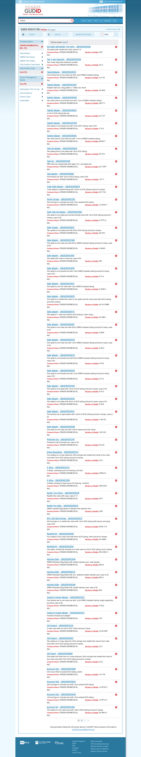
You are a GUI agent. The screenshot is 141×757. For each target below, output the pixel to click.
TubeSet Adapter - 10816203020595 (62, 97)
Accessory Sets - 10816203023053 (61, 682)
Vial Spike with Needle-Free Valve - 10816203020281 (69, 47)
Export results (112, 29)
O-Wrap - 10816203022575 (58, 467)
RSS (73, 746)
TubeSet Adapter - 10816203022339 (62, 123)
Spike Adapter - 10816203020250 (61, 340)
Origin (64, 42)
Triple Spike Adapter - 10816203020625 (63, 186)
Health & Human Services (99, 751)
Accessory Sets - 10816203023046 (61, 694)
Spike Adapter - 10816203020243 (61, 355)
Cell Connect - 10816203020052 (60, 638)
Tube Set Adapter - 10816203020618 (62, 148)
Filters (31, 34)
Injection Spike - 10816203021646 (61, 559)
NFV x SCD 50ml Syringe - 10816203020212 (64, 518)
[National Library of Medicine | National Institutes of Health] (24, 743)
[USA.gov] (61, 743)
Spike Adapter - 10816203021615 (60, 411)
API (101, 21)
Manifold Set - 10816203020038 (60, 534)
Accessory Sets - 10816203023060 (61, 669)
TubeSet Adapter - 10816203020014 (62, 110)
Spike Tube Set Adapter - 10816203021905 (64, 212)
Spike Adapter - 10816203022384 (61, 386)
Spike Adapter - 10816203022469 (61, 240)
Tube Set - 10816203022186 (58, 161)
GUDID (33, 10)
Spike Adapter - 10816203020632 (61, 296)
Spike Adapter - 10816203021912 (60, 283)
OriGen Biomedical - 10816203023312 (62, 452)
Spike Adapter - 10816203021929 (61, 268)
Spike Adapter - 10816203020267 (61, 324)
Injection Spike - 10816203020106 (61, 584)
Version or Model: (92, 52)
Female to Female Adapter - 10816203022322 (65, 597)
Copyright (75, 748)
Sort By (57, 34)
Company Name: (53, 52)
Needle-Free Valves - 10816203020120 (63, 493)
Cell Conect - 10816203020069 (60, 653)
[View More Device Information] (116, 47)
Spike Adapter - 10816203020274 (61, 312)
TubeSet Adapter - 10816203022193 (62, 85)
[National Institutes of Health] (21, 1)
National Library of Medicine (33, 2)
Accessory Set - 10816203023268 (61, 707)
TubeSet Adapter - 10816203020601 (62, 136)
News (95, 21)
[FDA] (101, 1)
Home (83, 21)
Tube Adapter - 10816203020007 (60, 174)
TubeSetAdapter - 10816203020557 (61, 72)
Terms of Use (76, 752)
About (90, 21)
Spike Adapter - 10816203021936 (61, 399)
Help (114, 21)
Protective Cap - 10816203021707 (61, 439)
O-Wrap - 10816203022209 (58, 480)
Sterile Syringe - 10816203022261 (61, 199)
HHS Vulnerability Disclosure (100, 744)
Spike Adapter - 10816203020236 (61, 370)
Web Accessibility (96, 741)
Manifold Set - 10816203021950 (60, 546)
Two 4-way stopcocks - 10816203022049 (64, 59)
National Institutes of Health (99, 746)
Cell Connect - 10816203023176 (60, 625)
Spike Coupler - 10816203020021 (60, 227)
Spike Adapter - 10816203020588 (61, 427)
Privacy (74, 750)
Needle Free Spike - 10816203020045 (62, 506)
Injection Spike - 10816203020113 (61, 572)
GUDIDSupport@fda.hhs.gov (83, 729)
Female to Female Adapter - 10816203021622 (65, 613)
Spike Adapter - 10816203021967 (60, 255)
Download (107, 21)
